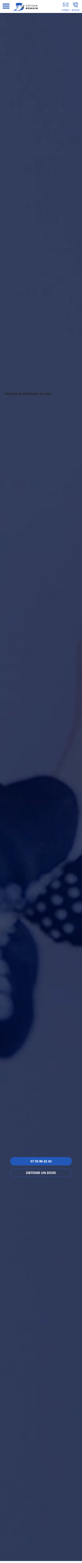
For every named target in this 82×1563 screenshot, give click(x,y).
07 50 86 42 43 (41, 1161)
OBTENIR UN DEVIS (41, 1173)
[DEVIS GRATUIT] (65, 7)
